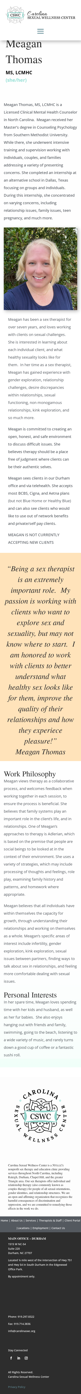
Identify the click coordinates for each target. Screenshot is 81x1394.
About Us (17, 1220)
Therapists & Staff (50, 1220)
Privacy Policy (16, 1387)
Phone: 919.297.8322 (21, 1316)
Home (4, 1220)
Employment (40, 1228)
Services (31, 1220)
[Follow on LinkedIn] (19, 1358)
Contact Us (58, 1228)
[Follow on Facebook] (11, 1358)
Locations (24, 1228)
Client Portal (72, 1220)
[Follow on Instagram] (26, 1358)
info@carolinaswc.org (21, 1331)
